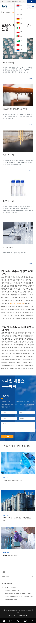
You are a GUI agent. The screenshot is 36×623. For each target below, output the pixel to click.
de (21, 18)
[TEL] (18, 620)
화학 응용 (8, 12)
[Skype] (3, 620)
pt (21, 36)
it (21, 27)
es (21, 23)
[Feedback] (25, 620)
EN (21, 5)
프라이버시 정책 (22, 615)
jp (21, 10)
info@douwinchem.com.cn (12, 590)
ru (21, 32)
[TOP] (32, 620)
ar (21, 40)
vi (21, 45)
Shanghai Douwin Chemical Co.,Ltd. (20, 610)
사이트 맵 (12, 615)
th (21, 49)
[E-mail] (10, 620)
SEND (7, 436)
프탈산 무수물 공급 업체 (17, 303)
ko (21, 14)
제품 (3, 572)
